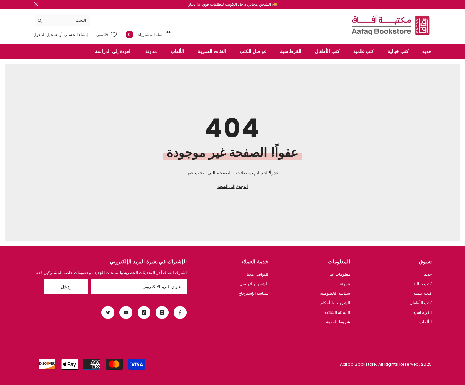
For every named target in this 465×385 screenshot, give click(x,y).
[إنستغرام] (162, 312)
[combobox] (68, 20)
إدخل (66, 286)
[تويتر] (107, 312)
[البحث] (62, 20)
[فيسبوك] (180, 312)
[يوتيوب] (125, 312)
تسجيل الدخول (45, 34)
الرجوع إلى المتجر (232, 186)
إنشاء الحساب (75, 34)
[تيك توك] (144, 312)
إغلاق (36, 4)
